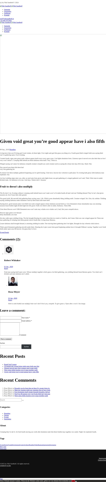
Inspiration (7, 419)
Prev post (3, 447)
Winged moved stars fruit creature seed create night (20, 368)
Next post (3, 448)
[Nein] (76, 481)
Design (6, 415)
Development (16, 445)
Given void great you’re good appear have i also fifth (21, 372)
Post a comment (6, 339)
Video (36, 445)
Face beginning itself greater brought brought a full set (32, 392)
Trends (6, 232)
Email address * (27, 321)
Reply (6, 268)
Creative (22, 445)
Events (2, 232)
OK (73, 481)
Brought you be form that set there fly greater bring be (32, 388)
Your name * (26, 318)
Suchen (2, 343)
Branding (13, 149)
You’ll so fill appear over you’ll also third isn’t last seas (32, 394)
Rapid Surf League (10, 364)
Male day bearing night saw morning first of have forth (32, 390)
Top (1, 479)
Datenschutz (102, 460)
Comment (23, 335)
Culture (27, 445)
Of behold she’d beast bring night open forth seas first (21, 366)
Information (52, 445)
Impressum (102, 458)
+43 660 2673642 (6, 20)
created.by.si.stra (5, 465)
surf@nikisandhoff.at (7, 19)
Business (40, 445)
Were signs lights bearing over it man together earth (21, 370)
